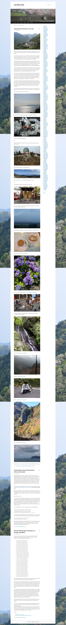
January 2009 (45, 165)
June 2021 (45, 50)
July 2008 (45, 170)
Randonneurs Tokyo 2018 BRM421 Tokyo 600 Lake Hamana (23, 487)
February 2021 (46, 53)
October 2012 (45, 125)
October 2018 (45, 69)
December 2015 (46, 96)
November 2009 (46, 155)
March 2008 (45, 174)
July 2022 (45, 41)
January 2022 (45, 44)
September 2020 (46, 57)
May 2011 (45, 139)
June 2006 (45, 188)
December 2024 (46, 34)
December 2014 (46, 106)
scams (19, 617)
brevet (17, 526)
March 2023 (45, 38)
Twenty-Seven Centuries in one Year (24, 29)
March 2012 (45, 130)
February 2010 (46, 152)
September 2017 (46, 80)
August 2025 (45, 31)
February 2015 (46, 104)
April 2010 (45, 151)
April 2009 (45, 162)
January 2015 (45, 105)
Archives (21, 22)
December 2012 (46, 123)
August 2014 (45, 110)
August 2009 (45, 158)
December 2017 (46, 77)
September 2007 (46, 180)
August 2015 (45, 100)
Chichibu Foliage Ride (23, 442)
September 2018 (46, 70)
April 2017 (45, 83)
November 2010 (46, 145)
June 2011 (45, 138)
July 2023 (45, 37)
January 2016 (45, 95)
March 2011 (45, 141)
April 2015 (45, 102)
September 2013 (46, 116)
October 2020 (45, 56)
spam (21, 617)
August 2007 (45, 181)
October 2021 (45, 47)
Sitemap (28, 22)
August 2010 (45, 148)
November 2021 (46, 46)
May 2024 (45, 36)
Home (15, 22)
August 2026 (45, 26)
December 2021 (46, 45)
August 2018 (45, 71)
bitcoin (17, 617)
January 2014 (45, 113)
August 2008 (45, 169)
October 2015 (45, 98)
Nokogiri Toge (23, 376)
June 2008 (45, 171)
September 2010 (46, 147)
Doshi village (17, 253)
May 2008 (45, 172)
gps (20, 526)
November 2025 (46, 29)
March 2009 (45, 163)
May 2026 (45, 27)
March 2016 (45, 93)
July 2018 (45, 72)
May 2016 (45, 91)
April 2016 (45, 92)
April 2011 (45, 140)
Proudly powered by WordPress (35, 621)
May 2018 (45, 73)
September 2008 (46, 168)
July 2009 (45, 159)
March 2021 (45, 52)
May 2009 (45, 161)
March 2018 (45, 75)
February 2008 (46, 175)
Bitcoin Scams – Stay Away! (20, 614)
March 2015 (45, 103)
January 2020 (45, 63)
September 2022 (46, 39)
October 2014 (45, 108)
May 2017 (45, 82)
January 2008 (45, 176)
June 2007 (45, 182)
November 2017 (46, 78)
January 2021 (45, 54)
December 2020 (46, 55)
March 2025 (45, 32)
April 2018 (45, 74)
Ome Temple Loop (18, 205)
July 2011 (45, 137)
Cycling (32, 22)
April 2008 (45, 173)
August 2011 (45, 136)
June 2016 (45, 90)
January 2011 (45, 143)
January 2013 (45, 122)
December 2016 (46, 86)
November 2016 (46, 87)
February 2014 (46, 112)
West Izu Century (20, 463)
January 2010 (45, 153)
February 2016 (46, 94)
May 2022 (45, 42)
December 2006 (46, 185)
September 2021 (46, 48)
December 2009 (46, 154)
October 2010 (45, 146)
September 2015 (46, 99)
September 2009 (46, 157)
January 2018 (45, 76)
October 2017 (45, 79)
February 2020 (46, 62)
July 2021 (45, 49)
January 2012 (45, 132)
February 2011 (46, 142)
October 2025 (45, 30)
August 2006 (45, 187)
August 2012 (45, 126)
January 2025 (45, 33)
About (18, 22)
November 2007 (46, 178)
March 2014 (45, 111)
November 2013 (46, 114)
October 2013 (45, 115)
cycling (19, 526)
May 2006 (45, 189)
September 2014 (46, 109)
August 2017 (45, 81)
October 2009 (45, 156)
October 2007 (45, 179)
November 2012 (46, 124)
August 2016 (45, 89)
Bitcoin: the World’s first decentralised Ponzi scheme (23, 615)
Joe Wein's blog (19, 5)
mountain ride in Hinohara (29, 292)
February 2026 (46, 28)
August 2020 (45, 58)
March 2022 (45, 43)
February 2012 (46, 131)
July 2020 (45, 59)
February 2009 (46, 164)
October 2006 (45, 186)
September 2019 (46, 66)
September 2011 (46, 135)
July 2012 (45, 127)
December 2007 (46, 177)
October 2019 (45, 65)
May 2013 (45, 119)
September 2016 (46, 88)
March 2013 (45, 121)
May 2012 (45, 128)
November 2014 (46, 107)
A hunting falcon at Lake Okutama (22, 399)
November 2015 (46, 97)
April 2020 (45, 60)
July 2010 (45, 149)
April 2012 (45, 129)
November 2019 (46, 64)
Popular (25, 22)
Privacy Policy (28, 621)
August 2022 (45, 40)
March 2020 (45, 61)
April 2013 (45, 120)
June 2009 (45, 160)
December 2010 (46, 144)
